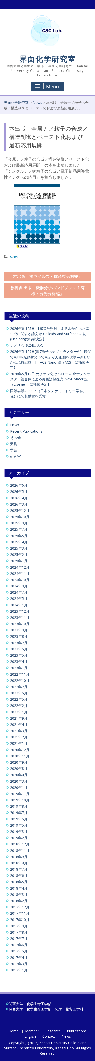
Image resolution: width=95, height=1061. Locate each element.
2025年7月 (18, 529)
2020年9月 (18, 762)
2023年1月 (18, 667)
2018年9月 (18, 856)
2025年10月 (19, 516)
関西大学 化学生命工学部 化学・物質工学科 (46, 1009)
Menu (52, 86)
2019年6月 (18, 819)
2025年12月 (19, 510)
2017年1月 (18, 970)
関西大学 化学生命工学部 (30, 1003)
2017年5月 (18, 951)
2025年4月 (18, 542)
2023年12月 (19, 611)
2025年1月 (18, 560)
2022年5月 (18, 699)
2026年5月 (18, 491)
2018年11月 (19, 850)
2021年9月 (18, 718)
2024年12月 (19, 567)
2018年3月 (18, 894)
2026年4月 (18, 498)
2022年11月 (19, 674)
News (37, 102)
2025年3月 (18, 548)
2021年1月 (18, 743)
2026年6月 (18, 485)
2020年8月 (18, 768)
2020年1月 (18, 787)
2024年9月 (18, 586)
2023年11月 (19, 617)
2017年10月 (19, 919)
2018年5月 (18, 881)
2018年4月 (18, 888)
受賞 (13, 443)
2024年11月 (19, 573)
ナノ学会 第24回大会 (27, 345)
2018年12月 (19, 844)
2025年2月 (18, 554)
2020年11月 (19, 756)
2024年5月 (18, 598)
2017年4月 (18, 957)
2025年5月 (18, 535)
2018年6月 (18, 875)
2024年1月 (18, 605)
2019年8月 (18, 806)
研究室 (15, 456)
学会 (13, 450)
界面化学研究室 (47, 59)
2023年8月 (18, 636)
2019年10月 (19, 800)
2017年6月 (18, 944)
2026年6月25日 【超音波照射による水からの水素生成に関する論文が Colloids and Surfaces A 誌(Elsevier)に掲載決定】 (49, 333)
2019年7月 (18, 812)
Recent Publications (26, 431)
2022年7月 (18, 686)
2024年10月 (19, 579)
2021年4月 (18, 724)
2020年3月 (18, 781)
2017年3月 (18, 963)
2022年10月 (19, 680)
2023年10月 (19, 623)
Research (53, 1031)
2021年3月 (18, 730)
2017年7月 (18, 938)
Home (14, 1031)
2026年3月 (18, 504)
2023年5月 (18, 655)
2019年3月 (18, 831)
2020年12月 (19, 749)
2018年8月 (18, 863)
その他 (15, 437)
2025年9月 (18, 523)
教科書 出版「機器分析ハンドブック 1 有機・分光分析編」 (47, 290)
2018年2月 (18, 900)
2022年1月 (18, 712)
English (30, 1036)
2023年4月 (18, 661)
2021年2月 (18, 737)
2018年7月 (18, 869)
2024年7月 (18, 592)
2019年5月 (18, 825)
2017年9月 (18, 926)
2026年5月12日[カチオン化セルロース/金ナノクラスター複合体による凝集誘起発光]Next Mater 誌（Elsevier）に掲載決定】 (50, 379)
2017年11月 (19, 913)
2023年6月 (18, 649)
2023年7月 (18, 642)
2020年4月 (18, 774)
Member (32, 1031)
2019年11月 (19, 793)
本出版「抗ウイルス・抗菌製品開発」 (47, 276)
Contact (48, 1036)
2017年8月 (18, 932)
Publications (77, 1031)
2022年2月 (18, 705)
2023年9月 (18, 630)
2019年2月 (18, 837)
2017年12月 (19, 907)
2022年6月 (18, 693)
